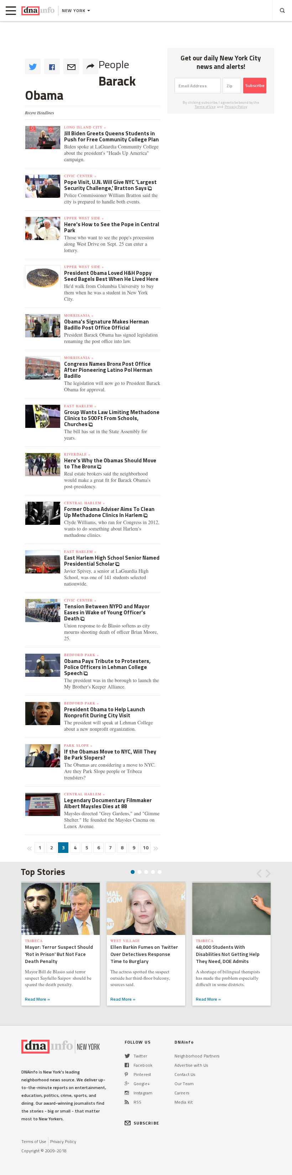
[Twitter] (127, 1055)
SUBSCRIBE (146, 1123)
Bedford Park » (81, 654)
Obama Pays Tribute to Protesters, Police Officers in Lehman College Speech (107, 667)
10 (145, 847)
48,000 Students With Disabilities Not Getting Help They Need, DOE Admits (228, 954)
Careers (181, 1092)
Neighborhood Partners (197, 1055)
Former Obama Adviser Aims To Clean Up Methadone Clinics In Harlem (109, 512)
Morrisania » (79, 315)
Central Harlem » (84, 502)
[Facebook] (127, 1065)
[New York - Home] (37, 10)
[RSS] (127, 1102)
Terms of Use (205, 106)
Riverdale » (77, 454)
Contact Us (184, 1074)
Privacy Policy (236, 106)
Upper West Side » (84, 218)
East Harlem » (80, 405)
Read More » (37, 999)
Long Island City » (85, 127)
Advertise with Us (191, 1065)
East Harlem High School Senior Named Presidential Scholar (112, 561)
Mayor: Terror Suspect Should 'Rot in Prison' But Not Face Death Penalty (59, 954)
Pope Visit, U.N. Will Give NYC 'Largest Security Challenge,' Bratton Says (110, 185)
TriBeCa (34, 941)
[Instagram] (127, 1092)
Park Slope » (78, 745)
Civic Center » (80, 175)
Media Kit (183, 1102)
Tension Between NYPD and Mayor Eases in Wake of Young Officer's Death (107, 612)
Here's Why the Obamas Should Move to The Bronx (110, 463)
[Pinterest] (126, 1074)
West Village (125, 941)
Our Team (184, 1083)
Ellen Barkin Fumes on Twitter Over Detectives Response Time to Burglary (144, 954)
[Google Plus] (127, 1083)
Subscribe (255, 85)
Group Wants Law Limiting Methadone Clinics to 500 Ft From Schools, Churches (112, 418)
